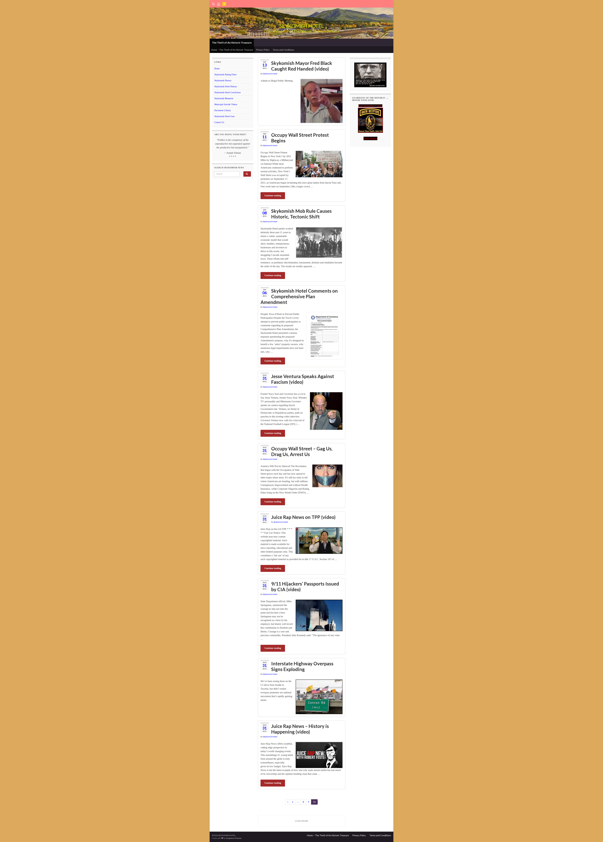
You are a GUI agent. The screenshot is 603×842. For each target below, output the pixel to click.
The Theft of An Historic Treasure (232, 42)
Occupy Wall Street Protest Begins (300, 137)
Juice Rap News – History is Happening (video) (300, 729)
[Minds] (224, 3)
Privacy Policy (262, 49)
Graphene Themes (234, 838)
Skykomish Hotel (270, 73)
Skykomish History (222, 80)
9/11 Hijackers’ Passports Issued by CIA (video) (305, 586)
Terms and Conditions (283, 49)
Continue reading (272, 195)
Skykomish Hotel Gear (224, 116)
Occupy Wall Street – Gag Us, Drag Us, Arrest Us (301, 451)
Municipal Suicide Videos (225, 104)
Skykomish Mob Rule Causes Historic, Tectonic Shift (301, 213)
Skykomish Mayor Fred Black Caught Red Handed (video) (301, 66)
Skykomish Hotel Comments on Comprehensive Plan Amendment (299, 296)
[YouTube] (218, 3)
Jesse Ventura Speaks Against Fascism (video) (302, 379)
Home (217, 68)
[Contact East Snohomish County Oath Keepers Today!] (370, 120)
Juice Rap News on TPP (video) (303, 517)
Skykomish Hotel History (225, 86)
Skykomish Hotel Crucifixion (227, 92)
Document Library (222, 110)
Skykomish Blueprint (223, 98)
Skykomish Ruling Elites (225, 74)
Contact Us (219, 122)
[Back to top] (596, 835)
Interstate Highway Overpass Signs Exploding (302, 666)
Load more (301, 821)
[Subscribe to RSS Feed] (213, 3)
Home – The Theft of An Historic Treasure (232, 49)
